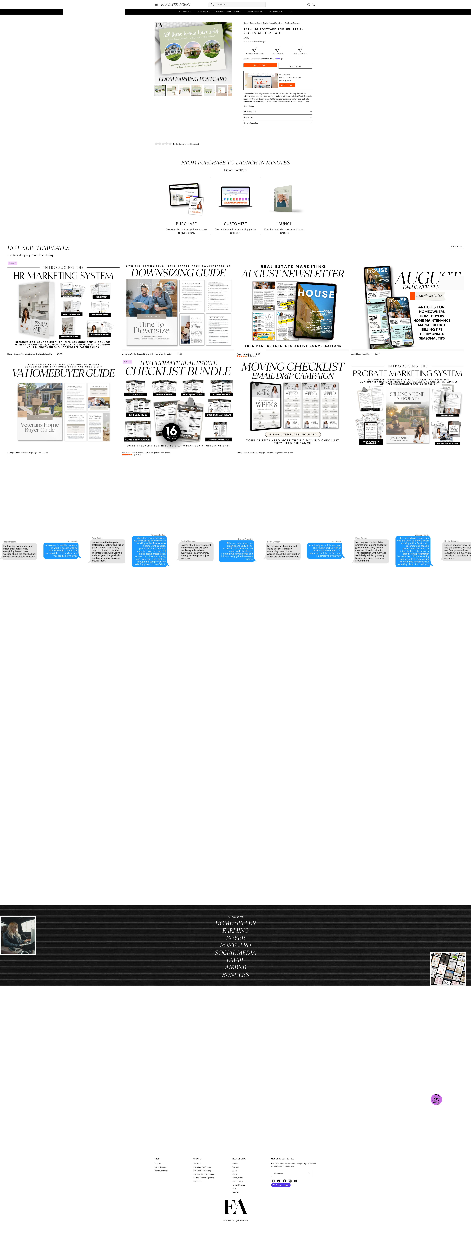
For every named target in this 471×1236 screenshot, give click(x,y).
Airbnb (235, 967)
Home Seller (235, 923)
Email (236, 960)
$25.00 (290, 453)
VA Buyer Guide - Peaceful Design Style (22, 453)
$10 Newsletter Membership (204, 1174)
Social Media (235, 952)
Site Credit (244, 1220)
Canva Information (250, 123)
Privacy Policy (237, 1178)
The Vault (196, 1164)
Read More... (248, 106)
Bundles (235, 974)
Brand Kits (197, 1181)
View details (322, 630)
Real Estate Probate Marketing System (365, 453)
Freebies (235, 1192)
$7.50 (254, 355)
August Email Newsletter (360, 354)
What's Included (249, 111)
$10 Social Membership (202, 1171)
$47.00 (59, 354)
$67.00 (388, 453)
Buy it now (295, 66)
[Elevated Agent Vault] (261, 80)
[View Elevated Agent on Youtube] (296, 1181)
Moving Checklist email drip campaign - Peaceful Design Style (260, 453)
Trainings (235, 1167)
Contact (235, 1174)
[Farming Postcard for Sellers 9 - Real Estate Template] (160, 90)
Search (235, 1164)
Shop (157, 1159)
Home (245, 23)
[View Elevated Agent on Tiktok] (279, 1181)
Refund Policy (237, 1181)
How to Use (248, 117)
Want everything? (161, 1171)
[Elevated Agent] (176, 4)
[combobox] (237, 4)
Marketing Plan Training (202, 1167)
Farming (235, 930)
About (234, 1171)
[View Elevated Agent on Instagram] (273, 1181)
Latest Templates (161, 1167)
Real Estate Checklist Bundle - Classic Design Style (141, 453)
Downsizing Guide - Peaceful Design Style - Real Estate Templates (146, 354)
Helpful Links (239, 1159)
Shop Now (456, 247)
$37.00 (179, 354)
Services (197, 1159)
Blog (234, 1188)
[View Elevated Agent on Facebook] (284, 1181)
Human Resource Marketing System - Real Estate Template (29, 354)
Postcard (235, 945)
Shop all (158, 1164)
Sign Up (203, 1132)
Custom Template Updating (203, 1178)
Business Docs (255, 23)
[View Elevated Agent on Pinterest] (290, 1181)
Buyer (235, 938)
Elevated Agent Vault (290, 78)
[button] (184, 11)
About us (249, 1058)
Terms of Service (238, 1185)
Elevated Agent (233, 1220)
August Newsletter (244, 354)
